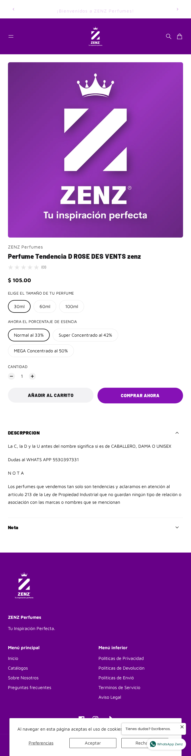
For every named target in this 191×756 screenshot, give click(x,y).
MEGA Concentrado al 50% (41, 350)
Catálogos (18, 668)
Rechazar (145, 743)
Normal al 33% (29, 335)
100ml (71, 306)
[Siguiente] (177, 9)
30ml (19, 306)
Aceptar (93, 743)
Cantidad (18, 366)
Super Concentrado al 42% (85, 335)
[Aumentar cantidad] (32, 376)
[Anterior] (13, 9)
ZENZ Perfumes (25, 247)
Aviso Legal (109, 697)
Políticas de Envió (116, 677)
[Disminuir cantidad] (11, 376)
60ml (45, 306)
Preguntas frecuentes (29, 687)
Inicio (13, 658)
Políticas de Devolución (121, 668)
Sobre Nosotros (23, 677)
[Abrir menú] (11, 36)
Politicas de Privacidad (121, 658)
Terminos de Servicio (119, 687)
